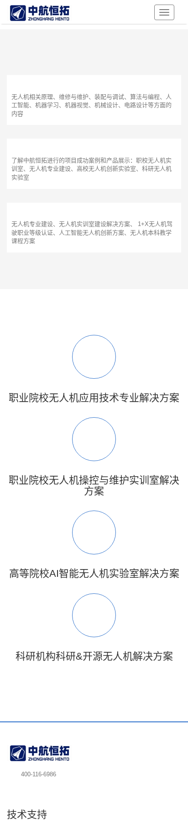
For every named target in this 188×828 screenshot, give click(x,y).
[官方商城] (64, 786)
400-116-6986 (38, 774)
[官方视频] (31, 786)
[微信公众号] (14, 786)
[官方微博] (48, 786)
